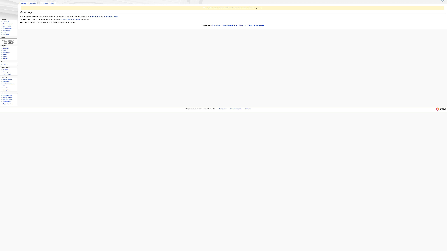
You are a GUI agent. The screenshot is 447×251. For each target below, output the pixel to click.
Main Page (24, 3)
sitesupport (6, 34)
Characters (216, 25)
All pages (5, 69)
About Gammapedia (235, 108)
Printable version (7, 99)
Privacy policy (223, 108)
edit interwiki (6, 81)
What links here (7, 95)
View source (44, 3)
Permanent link (7, 101)
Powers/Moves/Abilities (229, 25)
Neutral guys (6, 52)
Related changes (7, 97)
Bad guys (5, 50)
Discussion (33, 3)
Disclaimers (248, 108)
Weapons (242, 25)
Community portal (8, 24)
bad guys (64, 19)
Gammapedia (207, 8)
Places (249, 25)
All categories (259, 25)
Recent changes (7, 28)
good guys (71, 19)
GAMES (5, 64)
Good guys (6, 48)
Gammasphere (95, 16)
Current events (7, 26)
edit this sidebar (7, 79)
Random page (7, 30)
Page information (7, 104)
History (53, 3)
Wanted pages (7, 74)
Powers (5, 56)
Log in (442, 1)
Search (3, 37)
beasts (78, 19)
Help (4, 32)
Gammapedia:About (111, 16)
